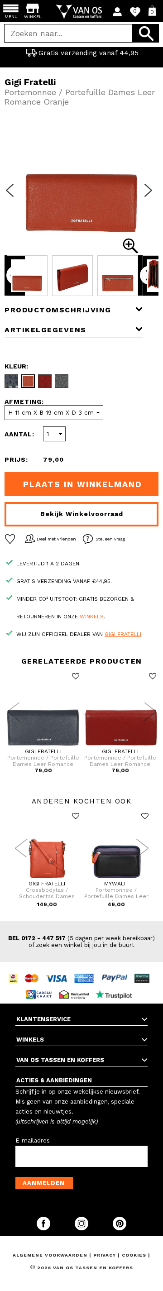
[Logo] (82, 12)
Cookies (134, 1255)
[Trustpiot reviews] (116, 986)
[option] (81, 53)
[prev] (12, 196)
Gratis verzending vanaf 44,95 (88, 53)
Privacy (105, 1255)
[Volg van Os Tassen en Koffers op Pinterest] (119, 1228)
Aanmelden (44, 1183)
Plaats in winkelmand (82, 484)
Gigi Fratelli (123, 634)
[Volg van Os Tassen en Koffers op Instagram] (82, 1228)
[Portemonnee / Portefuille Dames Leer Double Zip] (116, 878)
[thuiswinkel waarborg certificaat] (76, 986)
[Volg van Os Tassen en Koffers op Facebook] (44, 1228)
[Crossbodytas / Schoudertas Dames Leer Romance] (47, 878)
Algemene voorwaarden (51, 1255)
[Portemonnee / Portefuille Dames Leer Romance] (43, 746)
